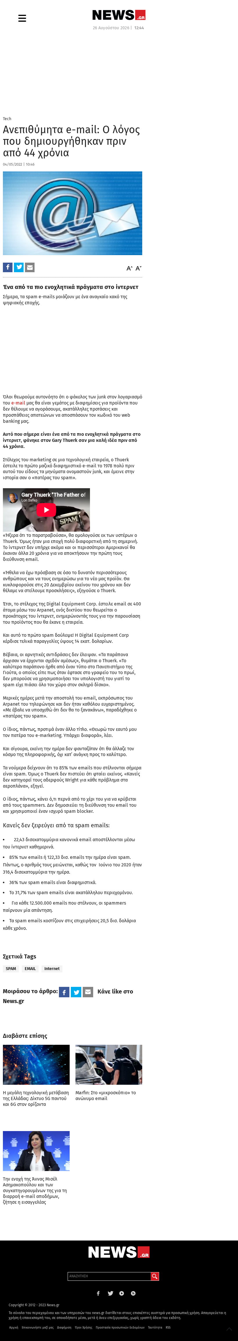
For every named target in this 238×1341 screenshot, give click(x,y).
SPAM (11, 968)
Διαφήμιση (64, 1327)
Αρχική (13, 1327)
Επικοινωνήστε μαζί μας (38, 1327)
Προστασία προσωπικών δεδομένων (120, 1327)
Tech (7, 118)
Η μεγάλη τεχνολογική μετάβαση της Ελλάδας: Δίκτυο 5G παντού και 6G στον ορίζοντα (36, 1098)
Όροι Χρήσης (83, 1327)
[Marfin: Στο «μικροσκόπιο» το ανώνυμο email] (108, 1065)
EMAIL (30, 968)
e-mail (18, 403)
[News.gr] (119, 15)
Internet (51, 968)
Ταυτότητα (155, 1327)
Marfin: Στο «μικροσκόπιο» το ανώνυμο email (105, 1095)
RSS (168, 1327)
